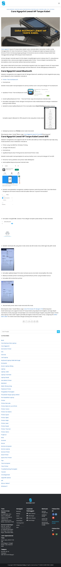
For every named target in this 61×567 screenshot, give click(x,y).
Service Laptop (5, 449)
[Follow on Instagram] (56, 514)
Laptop (3, 369)
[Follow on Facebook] (53, 514)
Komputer (4, 363)
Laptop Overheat (6, 375)
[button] (59, 3)
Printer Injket (35, 9)
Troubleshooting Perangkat (9, 469)
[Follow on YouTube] (53, 518)
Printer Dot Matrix (6, 412)
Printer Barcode (5, 403)
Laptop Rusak (5, 377)
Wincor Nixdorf (5, 483)
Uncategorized (5, 475)
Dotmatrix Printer (6, 349)
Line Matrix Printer (6, 380)
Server (3, 443)
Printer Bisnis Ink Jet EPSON (9, 406)
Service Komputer (6, 446)
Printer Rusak (5, 426)
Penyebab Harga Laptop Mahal (10, 395)
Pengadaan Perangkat (7, 392)
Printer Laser (42, 9)
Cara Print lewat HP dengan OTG (33, 309)
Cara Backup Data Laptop (8, 343)
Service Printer (5, 452)
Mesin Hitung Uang (6, 386)
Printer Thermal (5, 429)
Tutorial (52, 9)
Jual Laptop (4, 357)
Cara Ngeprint (10, 9)
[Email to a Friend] (32, 321)
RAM (2, 437)
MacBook (4, 383)
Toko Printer (4, 466)
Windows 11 (4, 486)
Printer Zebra (5, 432)
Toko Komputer (5, 463)
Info (2, 352)
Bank (2, 340)
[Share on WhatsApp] (24, 321)
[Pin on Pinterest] (34, 321)
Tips (48, 9)
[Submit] (58, 331)
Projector (4, 435)
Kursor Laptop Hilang (7, 366)
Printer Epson (27, 9)
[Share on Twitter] (29, 321)
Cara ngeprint (5, 49)
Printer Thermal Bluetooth (10, 79)
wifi (2, 480)
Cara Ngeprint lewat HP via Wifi (33, 134)
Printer (3, 400)
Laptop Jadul (5, 372)
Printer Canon (19, 9)
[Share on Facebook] (26, 321)
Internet (3, 355)
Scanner (3, 440)
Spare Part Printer (6, 457)
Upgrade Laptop (6, 477)
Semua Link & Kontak (55, 522)
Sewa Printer (5, 455)
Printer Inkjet (5, 420)
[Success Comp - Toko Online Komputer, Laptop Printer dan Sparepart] (4, 3)
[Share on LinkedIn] (37, 321)
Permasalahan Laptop (7, 397)
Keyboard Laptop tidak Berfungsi (10, 360)
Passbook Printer (6, 389)
